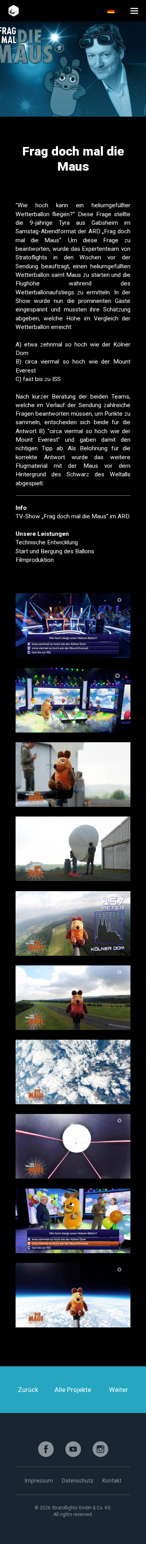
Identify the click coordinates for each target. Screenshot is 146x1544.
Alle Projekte (73, 1390)
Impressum (39, 1481)
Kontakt (111, 1481)
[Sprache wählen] (116, 10)
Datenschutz (77, 1481)
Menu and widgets (134, 10)
